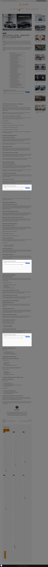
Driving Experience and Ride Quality (14, 75)
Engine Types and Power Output (15, 68)
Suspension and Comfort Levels (14, 77)
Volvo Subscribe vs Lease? (39, 22)
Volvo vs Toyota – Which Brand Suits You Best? (25, 420)
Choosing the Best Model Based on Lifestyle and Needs (17, 87)
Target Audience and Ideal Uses (14, 82)
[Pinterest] (39, 0)
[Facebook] (36, 0)
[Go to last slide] (4, 430)
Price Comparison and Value (13, 79)
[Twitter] (44, 0)
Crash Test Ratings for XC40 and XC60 (15, 74)
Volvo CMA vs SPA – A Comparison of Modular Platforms (8, 421)
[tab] (5, 551)
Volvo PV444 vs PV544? (39, 51)
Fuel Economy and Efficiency (14, 69)
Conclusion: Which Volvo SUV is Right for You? (16, 85)
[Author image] (4, 468)
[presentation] (4, 432)
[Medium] (45, 0)
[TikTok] (41, 0)
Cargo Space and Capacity (14, 58)
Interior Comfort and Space (13, 60)
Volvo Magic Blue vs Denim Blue (40, 92)
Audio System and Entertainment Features (16, 65)
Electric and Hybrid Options (14, 70)
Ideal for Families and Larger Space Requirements (16, 84)
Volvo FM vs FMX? (38, 102)
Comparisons (4, 33)
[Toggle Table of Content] (23, 53)
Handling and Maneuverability (14, 76)
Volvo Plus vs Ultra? (38, 61)
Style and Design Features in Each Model (15, 59)
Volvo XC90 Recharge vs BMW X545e (14, 448)
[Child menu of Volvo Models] (19, 10)
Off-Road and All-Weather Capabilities (15, 78)
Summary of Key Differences (14, 86)
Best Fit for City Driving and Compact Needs (16, 83)
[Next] (7, 430)
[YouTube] (38, 0)
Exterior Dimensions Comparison (15, 57)
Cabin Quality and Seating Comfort (15, 61)
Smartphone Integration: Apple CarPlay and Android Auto (17, 66)
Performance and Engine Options (14, 67)
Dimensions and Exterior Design (14, 56)
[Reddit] (42, 0)
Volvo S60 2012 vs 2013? (39, 32)
